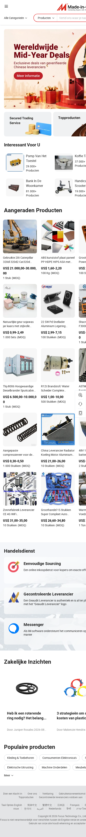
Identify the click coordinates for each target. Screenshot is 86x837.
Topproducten (26, 797)
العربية (40, 808)
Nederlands (55, 808)
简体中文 (32, 804)
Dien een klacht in (12, 793)
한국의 (27, 808)
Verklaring (47, 793)
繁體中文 (47, 804)
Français (74, 804)
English (18, 804)
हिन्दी (69, 808)
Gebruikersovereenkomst (72, 793)
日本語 (61, 804)
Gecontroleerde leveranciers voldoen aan (61, 797)
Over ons (32, 793)
